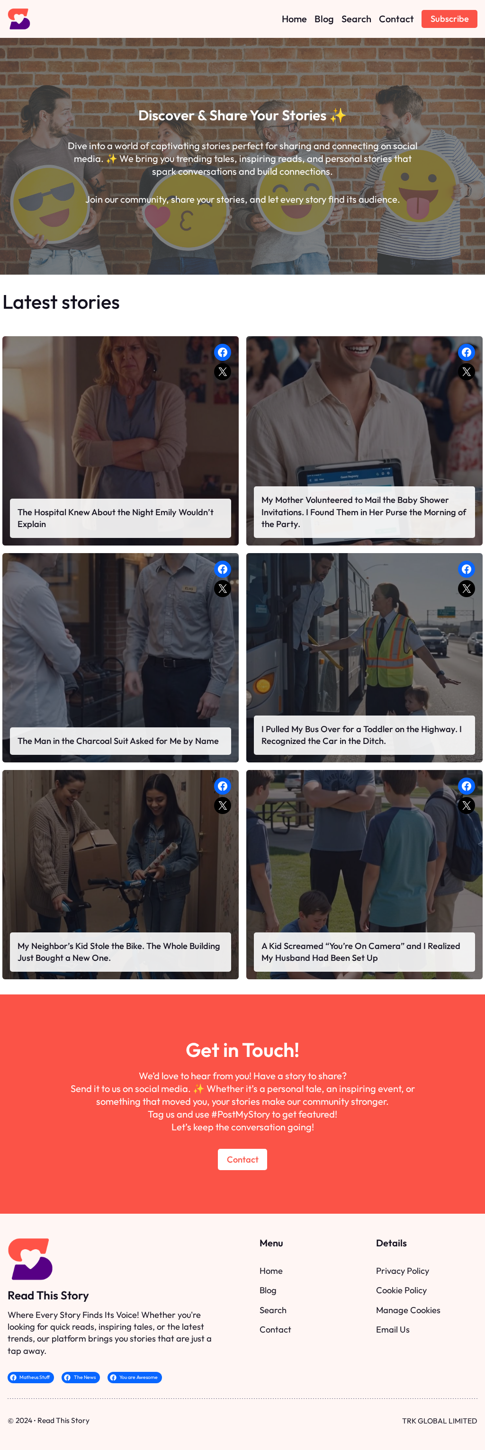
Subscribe (450, 18)
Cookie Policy (401, 1290)
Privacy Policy (402, 1270)
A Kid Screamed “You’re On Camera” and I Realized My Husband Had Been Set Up (360, 952)
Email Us (393, 1329)
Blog (268, 1290)
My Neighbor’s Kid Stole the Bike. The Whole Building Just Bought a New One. (119, 952)
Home (271, 1270)
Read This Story (48, 1295)
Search (273, 1310)
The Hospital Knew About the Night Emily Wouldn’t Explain (116, 518)
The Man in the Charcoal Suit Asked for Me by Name (118, 740)
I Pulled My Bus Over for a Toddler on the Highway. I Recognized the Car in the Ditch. (361, 735)
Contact (243, 1159)
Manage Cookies (408, 1310)
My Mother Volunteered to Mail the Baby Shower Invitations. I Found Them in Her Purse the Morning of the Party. (363, 511)
